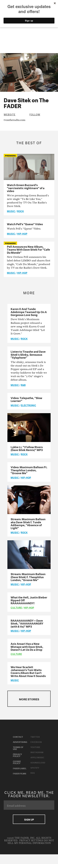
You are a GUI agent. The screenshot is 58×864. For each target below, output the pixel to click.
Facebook (36, 741)
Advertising (20, 741)
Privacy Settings (31, 840)
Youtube (35, 746)
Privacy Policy (17, 754)
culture (16, 607)
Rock (20, 211)
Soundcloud (37, 762)
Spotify (34, 767)
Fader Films (19, 773)
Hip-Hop (22, 233)
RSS (32, 772)
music (11, 211)
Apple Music (37, 757)
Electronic (28, 405)
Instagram (36, 752)
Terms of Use (18, 747)
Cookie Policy (17, 762)
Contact (18, 736)
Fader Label (19, 768)
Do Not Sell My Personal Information (30, 842)
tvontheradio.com (14, 120)
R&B (23, 385)
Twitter (35, 736)
